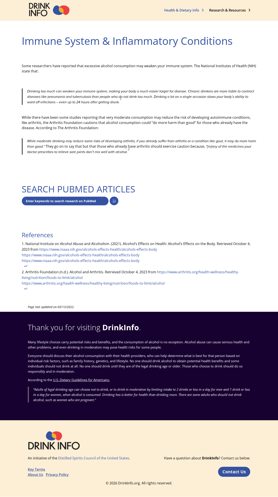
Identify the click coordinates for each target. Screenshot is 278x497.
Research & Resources (227, 11)
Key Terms (36, 469)
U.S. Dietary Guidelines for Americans (81, 380)
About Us (35, 474)
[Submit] (114, 201)
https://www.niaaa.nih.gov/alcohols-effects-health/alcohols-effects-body (89, 252)
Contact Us (234, 472)
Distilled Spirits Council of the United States (93, 458)
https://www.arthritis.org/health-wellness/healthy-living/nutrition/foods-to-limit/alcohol (93, 283)
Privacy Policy (57, 474)
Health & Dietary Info (181, 11)
